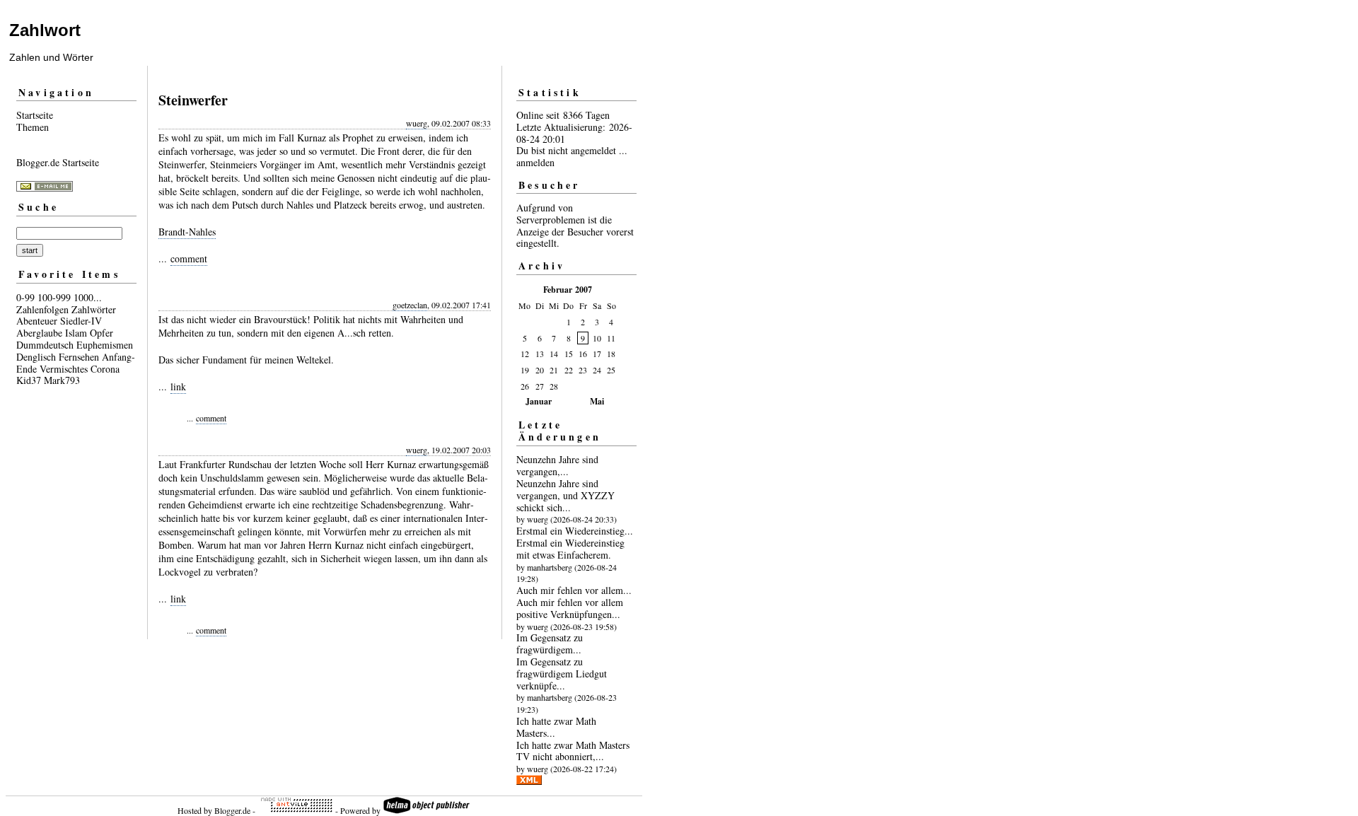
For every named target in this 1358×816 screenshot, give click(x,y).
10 (597, 338)
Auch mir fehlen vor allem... (574, 590)
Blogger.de (232, 810)
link (178, 386)
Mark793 (62, 380)
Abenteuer (36, 320)
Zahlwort (45, 30)
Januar (539, 401)
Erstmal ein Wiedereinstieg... (574, 530)
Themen (32, 127)
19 (525, 369)
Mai (597, 401)
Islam (76, 332)
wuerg (416, 123)
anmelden (535, 162)
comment (188, 258)
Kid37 (28, 380)
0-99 (25, 297)
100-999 (54, 297)
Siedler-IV (81, 320)
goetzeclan (410, 304)
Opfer (101, 332)
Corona (105, 368)
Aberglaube (39, 332)
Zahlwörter (93, 309)
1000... (88, 297)
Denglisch (36, 356)
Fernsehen (79, 356)
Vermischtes (64, 368)
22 (568, 369)
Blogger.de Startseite (57, 162)
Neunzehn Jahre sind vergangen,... (557, 465)
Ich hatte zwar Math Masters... (556, 727)
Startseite (34, 115)
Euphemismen (104, 344)
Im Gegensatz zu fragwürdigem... (549, 643)
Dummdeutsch (45, 344)
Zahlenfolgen (42, 309)
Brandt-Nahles (187, 231)
